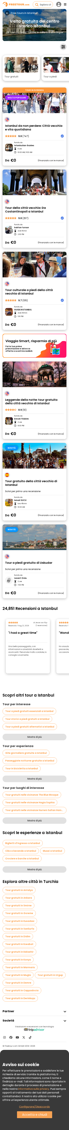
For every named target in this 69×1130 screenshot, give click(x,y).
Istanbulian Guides (24, 145)
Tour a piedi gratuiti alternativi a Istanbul (29, 726)
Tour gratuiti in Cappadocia (22, 990)
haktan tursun (21, 227)
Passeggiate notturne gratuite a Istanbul (29, 760)
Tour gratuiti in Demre (18, 982)
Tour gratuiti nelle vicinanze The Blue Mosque (31, 794)
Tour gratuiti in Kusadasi (19, 921)
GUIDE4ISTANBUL (23, 310)
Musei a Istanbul (52, 850)
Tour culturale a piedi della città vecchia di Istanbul (29, 291)
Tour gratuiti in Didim (17, 936)
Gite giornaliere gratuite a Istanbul (26, 753)
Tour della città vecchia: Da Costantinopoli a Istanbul (25, 209)
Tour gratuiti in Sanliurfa (19, 928)
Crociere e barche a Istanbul (22, 858)
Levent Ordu (20, 578)
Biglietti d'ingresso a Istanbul (22, 843)
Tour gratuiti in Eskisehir (19, 951)
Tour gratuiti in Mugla (18, 975)
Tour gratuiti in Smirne (18, 905)
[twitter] (24, 1037)
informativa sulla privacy (33, 1089)
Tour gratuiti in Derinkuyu (20, 998)
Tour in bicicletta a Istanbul (21, 768)
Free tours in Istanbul (24, 13)
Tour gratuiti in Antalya (19, 890)
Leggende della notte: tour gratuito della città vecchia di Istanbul (31, 401)
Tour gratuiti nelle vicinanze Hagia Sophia (30, 802)
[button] (21, 68)
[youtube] (17, 1037)
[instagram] (4, 1037)
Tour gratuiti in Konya (18, 959)
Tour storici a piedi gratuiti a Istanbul (27, 719)
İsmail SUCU (20, 500)
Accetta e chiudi (34, 1115)
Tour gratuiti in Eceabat (19, 944)
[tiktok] (30, 1037)
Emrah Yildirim (21, 419)
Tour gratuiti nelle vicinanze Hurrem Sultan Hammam (35, 810)
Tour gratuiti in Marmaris (20, 967)
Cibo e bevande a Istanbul (20, 850)
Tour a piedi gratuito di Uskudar (28, 563)
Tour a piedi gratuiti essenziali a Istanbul (29, 711)
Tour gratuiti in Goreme (19, 913)
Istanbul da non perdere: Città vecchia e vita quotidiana (33, 127)
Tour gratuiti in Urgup (50, 975)
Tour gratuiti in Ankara (18, 897)
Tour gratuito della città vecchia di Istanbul (31, 483)
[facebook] (11, 1037)
